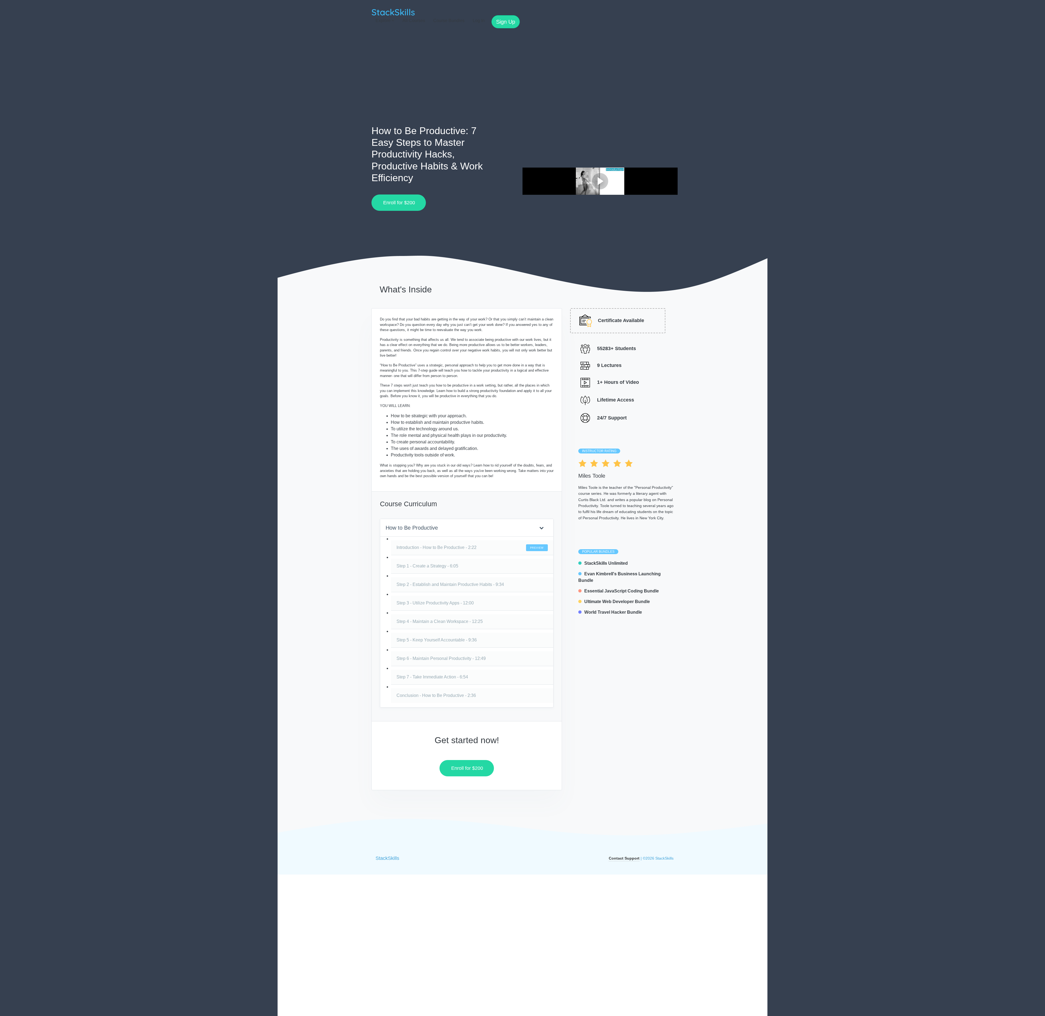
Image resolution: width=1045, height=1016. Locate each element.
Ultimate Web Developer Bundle (617, 601)
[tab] (466, 528)
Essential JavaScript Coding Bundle (621, 591)
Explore (384, 20)
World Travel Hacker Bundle (613, 612)
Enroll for (397, 202)
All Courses (413, 20)
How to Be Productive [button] (412, 528)
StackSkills (387, 858)
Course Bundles (449, 20)
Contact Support (624, 858)
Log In (479, 20)
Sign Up (505, 22)
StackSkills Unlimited (606, 563)
